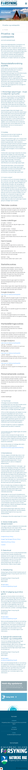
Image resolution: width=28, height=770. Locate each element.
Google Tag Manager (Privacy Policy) (11, 539)
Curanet (3, 544)
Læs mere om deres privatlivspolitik (10, 294)
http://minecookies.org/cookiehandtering (12, 447)
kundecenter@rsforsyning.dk (9, 586)
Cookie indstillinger (6, 396)
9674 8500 (5, 584)
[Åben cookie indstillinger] (1, 768)
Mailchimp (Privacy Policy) (8, 542)
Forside (6, 29)
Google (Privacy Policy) (7, 536)
